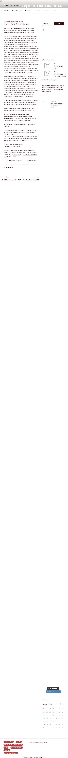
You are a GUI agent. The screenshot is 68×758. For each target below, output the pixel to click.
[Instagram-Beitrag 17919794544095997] (50, 115)
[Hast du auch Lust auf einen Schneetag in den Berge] (50, 664)
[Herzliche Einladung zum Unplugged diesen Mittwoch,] (44, 181)
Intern (55, 11)
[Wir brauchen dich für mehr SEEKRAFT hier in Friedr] (61, 563)
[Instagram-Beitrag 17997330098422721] (56, 485)
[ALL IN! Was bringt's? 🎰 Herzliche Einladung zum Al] (56, 666)
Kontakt (47, 11)
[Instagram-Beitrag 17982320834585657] (50, 406)
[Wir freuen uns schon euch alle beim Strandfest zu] (44, 125)
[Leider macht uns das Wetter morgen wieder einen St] (61, 239)
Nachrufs (16, 154)
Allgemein (9, 167)
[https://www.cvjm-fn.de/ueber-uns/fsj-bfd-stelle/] (61, 117)
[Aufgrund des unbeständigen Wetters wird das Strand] (44, 507)
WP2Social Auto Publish (28, 757)
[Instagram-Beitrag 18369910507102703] (44, 406)
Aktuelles (6, 11)
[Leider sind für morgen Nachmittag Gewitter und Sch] (61, 440)
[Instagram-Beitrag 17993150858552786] (44, 652)
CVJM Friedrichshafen (42, 6)
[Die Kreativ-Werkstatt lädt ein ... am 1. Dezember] (61, 666)
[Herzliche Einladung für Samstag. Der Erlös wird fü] (50, 156)
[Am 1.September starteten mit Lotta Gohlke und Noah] (56, 270)
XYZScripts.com (42, 757)
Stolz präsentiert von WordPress (38, 742)
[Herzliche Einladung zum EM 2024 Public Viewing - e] (50, 536)
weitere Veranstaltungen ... (49, 80)
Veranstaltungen (17, 11)
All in (55, 63)
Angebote (28, 11)
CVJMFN (21, 21)
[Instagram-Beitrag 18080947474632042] (56, 115)
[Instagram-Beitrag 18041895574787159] (56, 406)
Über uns (37, 11)
